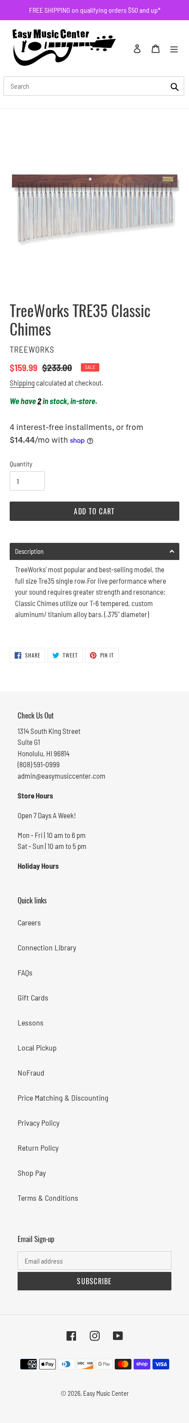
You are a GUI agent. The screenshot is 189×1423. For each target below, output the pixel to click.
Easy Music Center (106, 1393)
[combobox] (94, 86)
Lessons (31, 1022)
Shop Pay (32, 1172)
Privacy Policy (38, 1122)
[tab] (94, 551)
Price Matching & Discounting (63, 1097)
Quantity (21, 463)
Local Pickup (37, 1047)
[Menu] (174, 48)
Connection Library (47, 947)
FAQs (25, 972)
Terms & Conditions (48, 1198)
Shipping (22, 382)
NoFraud (31, 1072)
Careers (29, 922)
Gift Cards (33, 997)
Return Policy (38, 1147)
